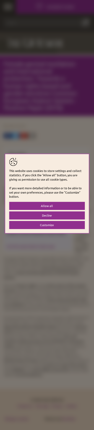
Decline (47, 215)
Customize (47, 225)
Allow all (47, 206)
